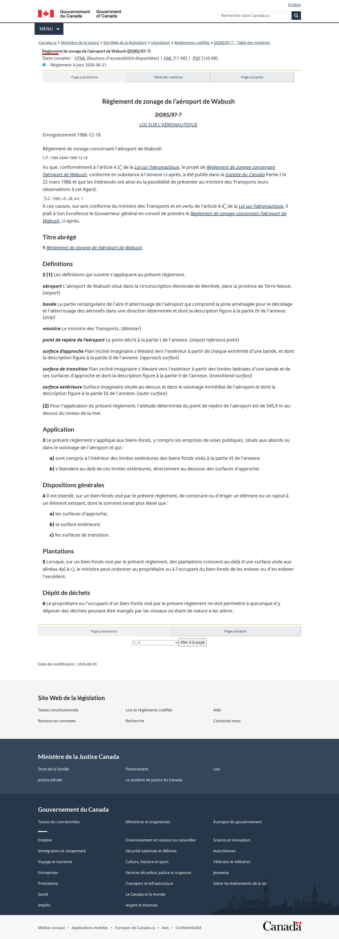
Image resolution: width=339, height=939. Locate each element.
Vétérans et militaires (231, 861)
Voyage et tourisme (55, 861)
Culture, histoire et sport (147, 861)
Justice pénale (50, 779)
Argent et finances (142, 905)
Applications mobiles (90, 927)
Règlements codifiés (192, 42)
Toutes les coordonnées (59, 821)
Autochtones (224, 850)
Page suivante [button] (252, 77)
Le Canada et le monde (145, 894)
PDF (196, 58)
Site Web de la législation (125, 42)
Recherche (135, 720)
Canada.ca (47, 42)
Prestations (48, 883)
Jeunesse (221, 872)
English (294, 4)
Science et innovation (231, 840)
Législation (160, 42)
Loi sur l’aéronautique (156, 167)
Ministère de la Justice (80, 42)
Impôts (44, 905)
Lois (216, 769)
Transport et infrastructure (149, 883)
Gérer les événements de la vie (240, 883)
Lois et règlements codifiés (149, 710)
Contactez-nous (227, 720)
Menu (51, 29)
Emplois (45, 840)
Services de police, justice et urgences (158, 872)
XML (168, 58)
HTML (80, 58)
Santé (43, 894)
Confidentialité (188, 927)
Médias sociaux (51, 927)
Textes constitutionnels (58, 710)
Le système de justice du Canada (154, 779)
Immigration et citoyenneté (62, 850)
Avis (165, 927)
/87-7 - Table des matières (242, 42)
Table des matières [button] (168, 77)
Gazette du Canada (245, 174)
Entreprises (48, 872)
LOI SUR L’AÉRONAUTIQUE (168, 125)
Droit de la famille (53, 769)
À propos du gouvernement (237, 821)
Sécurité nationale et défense (151, 850)
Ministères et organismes (148, 821)
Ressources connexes (57, 720)
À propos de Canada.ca (135, 927)
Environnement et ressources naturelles (161, 840)
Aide (217, 710)
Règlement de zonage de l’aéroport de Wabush (94, 247)
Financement (137, 769)
